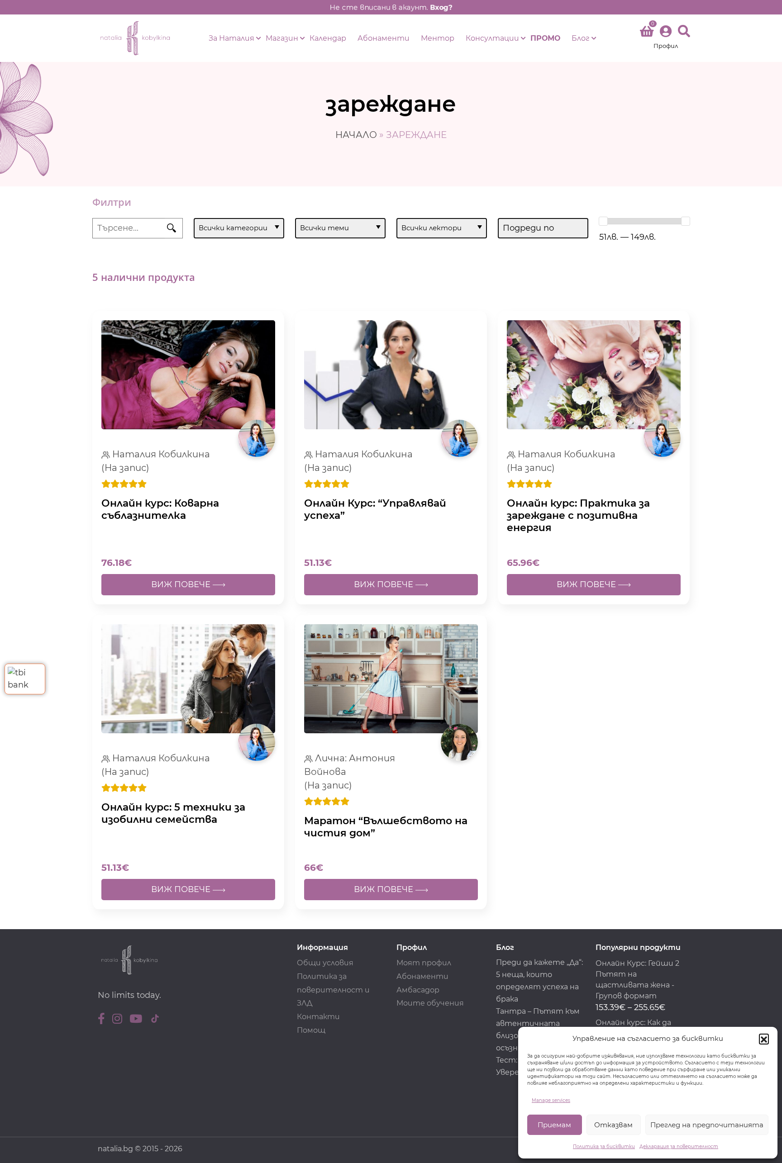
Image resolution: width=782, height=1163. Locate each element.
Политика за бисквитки (604, 1146)
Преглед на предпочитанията (706, 1124)
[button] (763, 1038)
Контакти (318, 1016)
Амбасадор (417, 990)
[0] (646, 33)
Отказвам (613, 1124)
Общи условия (325, 963)
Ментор (437, 38)
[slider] (603, 221)
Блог (581, 38)
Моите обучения (430, 1003)
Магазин (282, 38)
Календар (328, 38)
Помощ (311, 1030)
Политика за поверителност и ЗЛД (333, 990)
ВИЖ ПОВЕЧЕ (182, 584)
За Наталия (231, 38)
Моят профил (423, 963)
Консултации (492, 38)
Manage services (551, 1100)
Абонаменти (384, 38)
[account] (665, 38)
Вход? (441, 7)
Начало (356, 134)
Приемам (554, 1124)
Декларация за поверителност (678, 1146)
